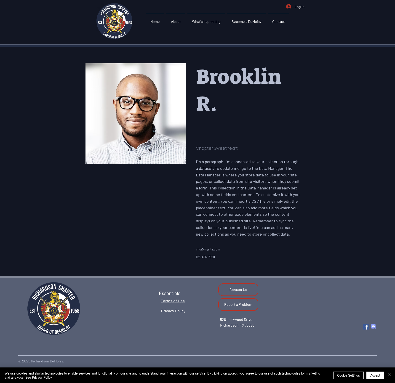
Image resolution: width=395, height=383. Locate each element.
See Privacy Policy (38, 377)
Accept (375, 375)
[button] (175, 19)
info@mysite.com (208, 249)
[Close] (389, 375)
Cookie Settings (348, 375)
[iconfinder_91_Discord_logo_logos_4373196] (373, 327)
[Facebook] (366, 327)
